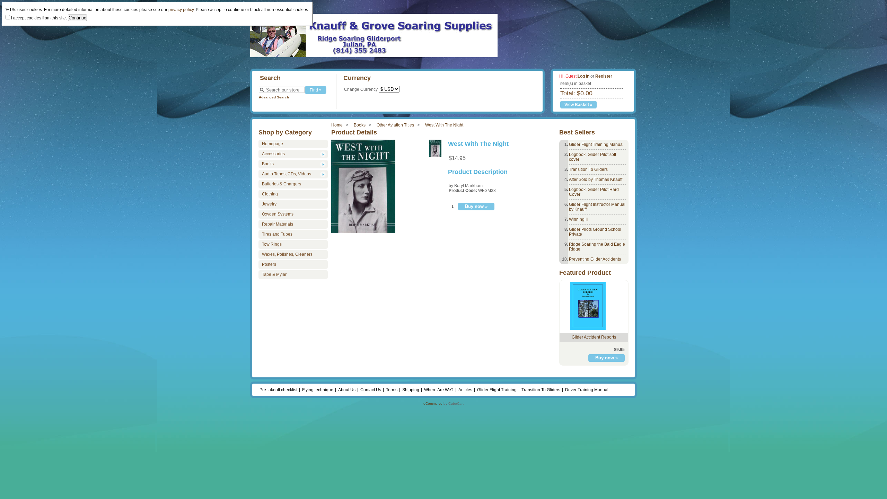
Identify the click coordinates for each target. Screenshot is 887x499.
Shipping (410, 389)
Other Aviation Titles (395, 125)
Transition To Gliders (588, 169)
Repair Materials (277, 224)
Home (337, 125)
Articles (465, 389)
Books (360, 125)
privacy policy (181, 9)
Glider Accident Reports (594, 337)
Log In (583, 76)
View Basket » (578, 104)
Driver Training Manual (586, 389)
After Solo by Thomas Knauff (595, 179)
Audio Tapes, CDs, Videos (286, 174)
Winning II (578, 219)
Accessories (273, 153)
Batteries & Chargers (281, 184)
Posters (269, 264)
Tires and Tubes (277, 234)
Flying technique (317, 389)
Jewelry (269, 204)
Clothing (270, 194)
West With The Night (444, 125)
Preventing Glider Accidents (595, 259)
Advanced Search (274, 97)
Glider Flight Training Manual (596, 144)
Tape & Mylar (274, 274)
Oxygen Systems (277, 214)
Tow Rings (272, 244)
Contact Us (370, 389)
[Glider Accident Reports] (588, 328)
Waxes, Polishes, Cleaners (287, 254)
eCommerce (432, 403)
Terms (391, 389)
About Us (346, 389)
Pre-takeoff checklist (278, 389)
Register (603, 76)
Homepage (272, 143)
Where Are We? (439, 389)
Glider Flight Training (497, 389)
